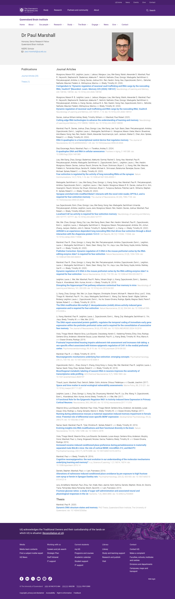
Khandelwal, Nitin (71, 282)
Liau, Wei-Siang (113, 74)
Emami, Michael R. (119, 293)
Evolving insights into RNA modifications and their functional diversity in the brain (95, 428)
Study (45, 10)
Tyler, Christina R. (90, 425)
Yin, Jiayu (111, 245)
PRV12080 (86, 586)
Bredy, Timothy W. (109, 83)
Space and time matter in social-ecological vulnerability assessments (89, 385)
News (128, 2)
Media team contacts (28, 549)
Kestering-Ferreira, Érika (126, 334)
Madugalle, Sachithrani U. (137, 77)
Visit (104, 561)
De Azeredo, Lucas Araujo (108, 436)
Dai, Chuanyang (99, 393)
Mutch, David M (92, 488)
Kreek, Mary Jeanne (101, 485)
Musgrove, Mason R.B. (65, 74)
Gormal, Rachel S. (107, 160)
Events (136, 2)
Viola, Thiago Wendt (64, 334)
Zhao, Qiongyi (120, 77)
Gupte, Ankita (135, 245)
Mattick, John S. (77, 228)
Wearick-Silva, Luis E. (136, 293)
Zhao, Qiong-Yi (82, 365)
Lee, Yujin (115, 128)
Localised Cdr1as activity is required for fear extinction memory (86, 214)
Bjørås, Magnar (131, 299)
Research (58, 10)
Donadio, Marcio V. (90, 411)
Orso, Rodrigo (143, 334)
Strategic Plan (53, 553)
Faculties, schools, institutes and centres (141, 558)
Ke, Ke (101, 299)
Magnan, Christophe (101, 293)
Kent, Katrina (115, 485)
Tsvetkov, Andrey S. (100, 148)
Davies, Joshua (77, 128)
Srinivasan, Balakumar (115, 168)
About (96, 10)
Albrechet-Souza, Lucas (87, 337)
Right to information (64, 593)
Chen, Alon (140, 134)
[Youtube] (39, 579)
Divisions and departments (141, 564)
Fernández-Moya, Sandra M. (78, 168)
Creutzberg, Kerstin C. (107, 334)
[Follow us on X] (33, 579)
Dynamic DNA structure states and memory (77, 507)
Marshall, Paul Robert (115, 117)
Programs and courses (84, 553)
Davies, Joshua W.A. (94, 80)
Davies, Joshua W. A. (94, 103)
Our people (43, 24)
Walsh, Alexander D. (129, 74)
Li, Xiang (81, 80)
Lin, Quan (88, 293)
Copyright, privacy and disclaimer (32, 593)
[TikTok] (50, 579)
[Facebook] (21, 579)
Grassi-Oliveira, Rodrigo (114, 299)
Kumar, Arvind (85, 282)
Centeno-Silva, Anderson (66, 337)
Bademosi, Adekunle (91, 160)
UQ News (23, 557)
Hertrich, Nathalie (106, 77)
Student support (81, 561)
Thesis (25, 82)
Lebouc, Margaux (99, 74)
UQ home (118, 2)
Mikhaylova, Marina (89, 83)
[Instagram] (44, 579)
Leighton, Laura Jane (87, 208)
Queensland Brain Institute (34, 19)
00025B (72, 586)
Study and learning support (113, 553)
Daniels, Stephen (63, 471)
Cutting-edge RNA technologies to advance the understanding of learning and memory (97, 120)
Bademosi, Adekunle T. (88, 77)
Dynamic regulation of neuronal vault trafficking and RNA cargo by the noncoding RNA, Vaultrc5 (101, 109)
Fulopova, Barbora (113, 188)
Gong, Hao (119, 80)
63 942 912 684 (54, 586)
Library (105, 549)
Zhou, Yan (88, 485)
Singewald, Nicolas (91, 439)
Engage (95, 24)
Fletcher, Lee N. (128, 188)
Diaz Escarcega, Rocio (65, 148)
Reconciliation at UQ (53, 533)
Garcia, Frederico (107, 439)
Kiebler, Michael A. (98, 168)
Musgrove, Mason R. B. (66, 97)
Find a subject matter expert (31, 553)
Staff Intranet (52, 557)
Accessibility (50, 593)
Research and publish (111, 557)
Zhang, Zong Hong (97, 365)
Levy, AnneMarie (63, 485)
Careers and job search (56, 549)
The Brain (82, 24)
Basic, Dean (125, 128)
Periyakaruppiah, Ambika (66, 80)
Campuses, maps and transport (139, 570)
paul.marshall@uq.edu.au (35, 51)
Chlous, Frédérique (115, 382)
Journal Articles (29, 76)
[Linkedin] (27, 579)
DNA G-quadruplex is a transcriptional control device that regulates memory (92, 140)
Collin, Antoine (101, 382)
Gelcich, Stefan (88, 382)
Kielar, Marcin (135, 131)
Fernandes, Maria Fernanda (73, 488)
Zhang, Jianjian (62, 228)
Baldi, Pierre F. (144, 299)
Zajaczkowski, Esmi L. (133, 80)
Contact (152, 2)
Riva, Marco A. (143, 337)
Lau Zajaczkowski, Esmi (66, 205)
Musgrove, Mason (121, 131)
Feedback (77, 593)
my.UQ (77, 549)
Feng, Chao (73, 368)
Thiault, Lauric (62, 382)
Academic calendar (83, 557)
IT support (51, 561)
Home (22, 24)
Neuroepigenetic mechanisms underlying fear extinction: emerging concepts (92, 357)
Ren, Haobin (109, 80)
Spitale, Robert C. (71, 171)
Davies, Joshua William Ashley (69, 117)
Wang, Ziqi (81, 222)
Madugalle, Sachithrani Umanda (126, 205)
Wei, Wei (136, 165)
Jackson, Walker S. (127, 134)
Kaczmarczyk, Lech (110, 134)
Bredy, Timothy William (92, 117)
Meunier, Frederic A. (72, 83)
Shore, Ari (140, 485)
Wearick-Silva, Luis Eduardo (85, 334)
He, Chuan (103, 165)
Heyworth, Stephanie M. (69, 77)
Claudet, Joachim (135, 382)
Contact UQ (134, 549)
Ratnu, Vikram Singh (103, 279)
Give (144, 2)
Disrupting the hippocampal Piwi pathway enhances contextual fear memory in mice (96, 285)
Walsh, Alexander (94, 134)
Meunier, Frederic (71, 106)
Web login (151, 579)
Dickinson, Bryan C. (116, 165)
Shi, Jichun (143, 225)
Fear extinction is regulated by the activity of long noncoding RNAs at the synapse (95, 174)
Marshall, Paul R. (63, 128)
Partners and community (78, 10)
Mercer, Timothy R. (92, 228)
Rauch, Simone (92, 165)
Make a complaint (137, 553)
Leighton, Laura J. (83, 74)
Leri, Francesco (93, 471)
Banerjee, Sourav (133, 168)
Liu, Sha (125, 393)
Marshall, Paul (82, 148)
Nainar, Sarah (127, 296)
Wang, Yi (132, 393)
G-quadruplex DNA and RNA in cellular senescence (80, 151)
